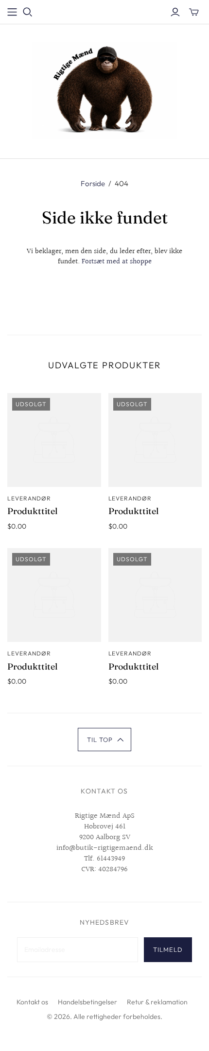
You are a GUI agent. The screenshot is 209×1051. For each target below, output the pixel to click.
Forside (93, 183)
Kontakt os (32, 1002)
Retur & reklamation (157, 1002)
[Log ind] (175, 12)
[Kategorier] (12, 12)
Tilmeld (168, 949)
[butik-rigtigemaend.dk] (104, 89)
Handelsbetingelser (87, 1002)
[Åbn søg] (28, 12)
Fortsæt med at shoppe (117, 261)
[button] (105, 739)
